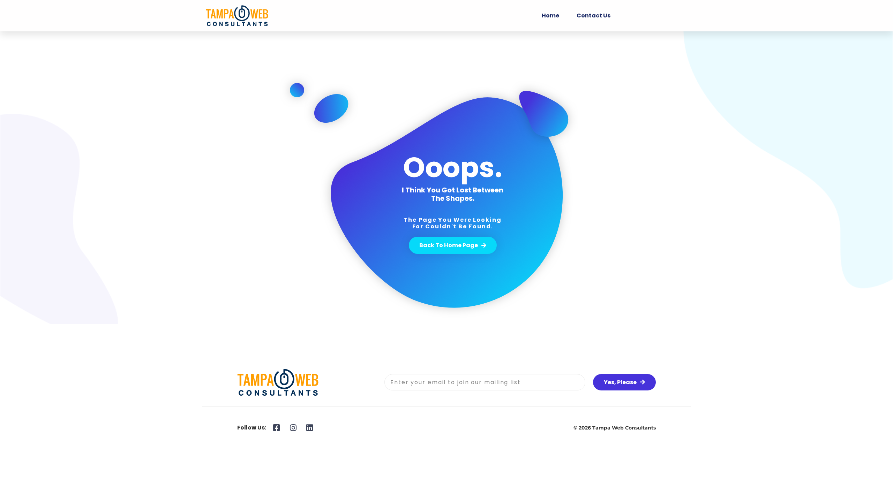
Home (550, 16)
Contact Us (593, 16)
